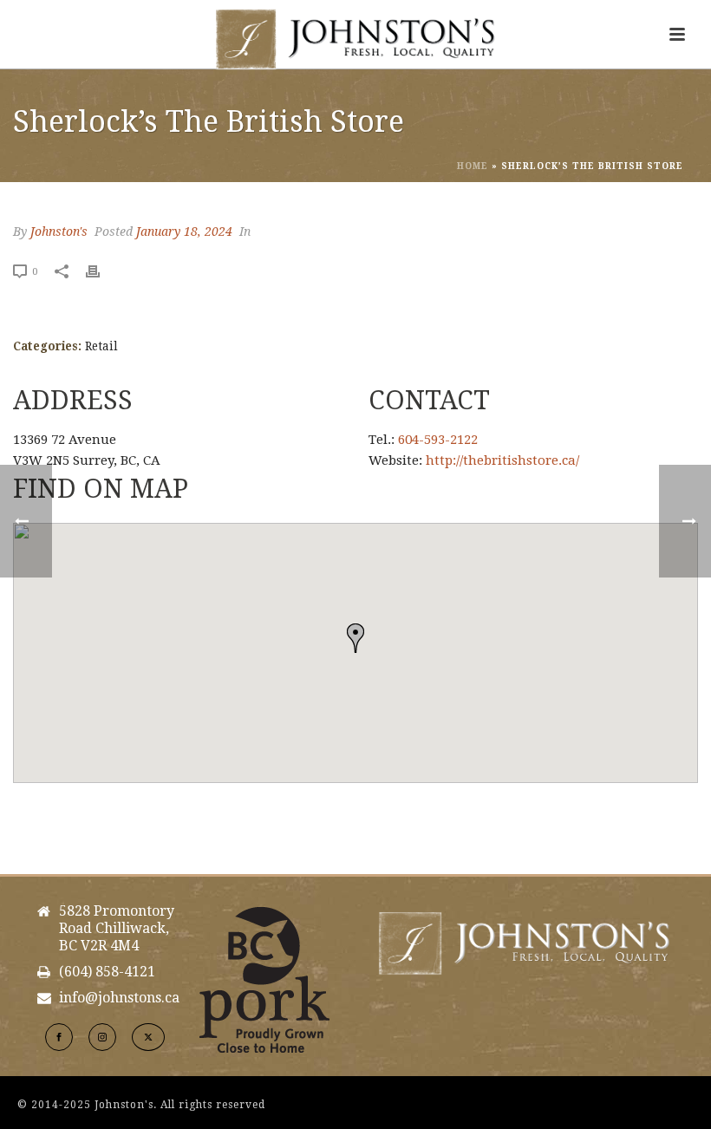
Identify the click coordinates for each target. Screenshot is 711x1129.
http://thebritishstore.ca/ (502, 460)
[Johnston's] (355, 39)
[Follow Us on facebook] (59, 1037)
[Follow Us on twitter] (148, 1037)
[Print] (101, 271)
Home (472, 166)
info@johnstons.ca (119, 998)
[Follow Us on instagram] (102, 1037)
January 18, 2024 (184, 231)
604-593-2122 (438, 439)
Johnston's (59, 231)
